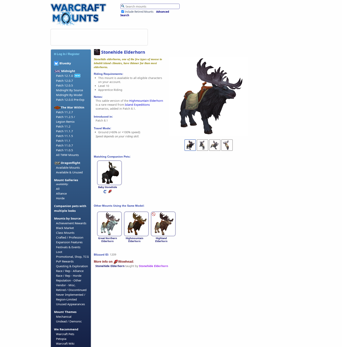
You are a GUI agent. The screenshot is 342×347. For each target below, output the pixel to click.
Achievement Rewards (71, 223)
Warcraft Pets (65, 334)
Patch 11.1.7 (64, 131)
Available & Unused (69, 172)
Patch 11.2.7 (64, 112)
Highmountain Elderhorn (146, 101)
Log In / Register (68, 53)
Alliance (61, 193)
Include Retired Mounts (139, 11)
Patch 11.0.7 (64, 145)
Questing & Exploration (72, 266)
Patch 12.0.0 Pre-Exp (70, 100)
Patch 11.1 (63, 141)
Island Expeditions (137, 104)
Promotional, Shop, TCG (72, 257)
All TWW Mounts (67, 155)
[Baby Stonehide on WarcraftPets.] (105, 192)
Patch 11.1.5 (64, 136)
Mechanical (63, 316)
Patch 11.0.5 (64, 150)
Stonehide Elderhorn (109, 266)
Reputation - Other (68, 280)
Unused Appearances (70, 304)
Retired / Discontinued (71, 290)
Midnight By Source (69, 90)
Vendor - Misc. (66, 285)
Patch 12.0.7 (64, 81)
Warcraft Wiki (65, 343)
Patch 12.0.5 (64, 85)
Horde (60, 198)
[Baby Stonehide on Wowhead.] (110, 192)
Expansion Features (69, 242)
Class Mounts (65, 233)
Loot (59, 252)
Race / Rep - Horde (68, 276)
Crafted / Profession (69, 237)
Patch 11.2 (63, 126)
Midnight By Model (69, 95)
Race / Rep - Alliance (70, 271)
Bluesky (65, 63)
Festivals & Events (68, 247)
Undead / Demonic (69, 321)
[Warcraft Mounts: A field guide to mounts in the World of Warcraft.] (79, 25)
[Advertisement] (99, 37)
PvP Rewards (65, 261)
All (58, 189)
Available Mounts (68, 167)
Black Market (65, 228)
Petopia (61, 339)
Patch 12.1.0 (64, 76)
